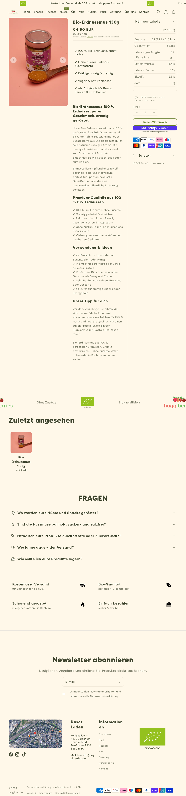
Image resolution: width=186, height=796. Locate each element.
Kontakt (103, 768)
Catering (104, 757)
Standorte (105, 734)
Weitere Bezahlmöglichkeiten (155, 132)
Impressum (45, 793)
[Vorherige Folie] (13, 60)
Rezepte (103, 745)
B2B (101, 751)
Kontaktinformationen (67, 793)
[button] (158, 12)
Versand (90, 37)
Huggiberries (16, 792)
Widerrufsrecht (63, 787)
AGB (78, 787)
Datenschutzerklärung (39, 787)
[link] (109, 402)
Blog (101, 740)
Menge (136, 106)
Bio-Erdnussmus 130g (21, 461)
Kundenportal (107, 762)
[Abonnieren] (120, 681)
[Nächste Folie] (63, 60)
